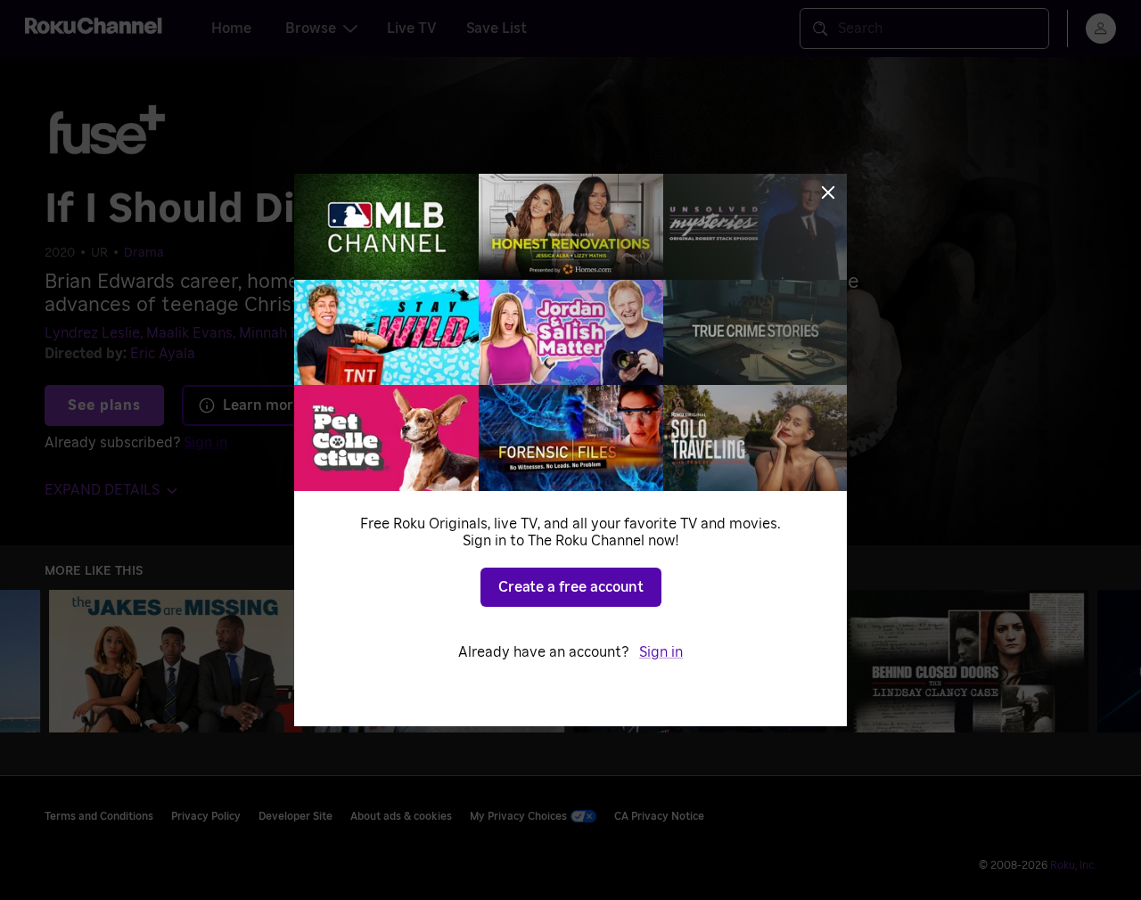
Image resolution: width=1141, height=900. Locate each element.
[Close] (828, 192)
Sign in (661, 652)
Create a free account (571, 587)
